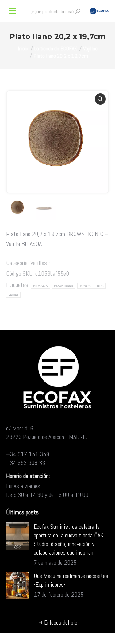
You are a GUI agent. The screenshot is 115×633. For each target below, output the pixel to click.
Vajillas (38, 263)
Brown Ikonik (63, 285)
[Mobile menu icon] (12, 11)
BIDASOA (40, 285)
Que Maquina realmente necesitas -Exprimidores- (71, 580)
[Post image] (17, 536)
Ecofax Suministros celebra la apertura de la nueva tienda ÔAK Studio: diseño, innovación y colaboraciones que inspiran (69, 539)
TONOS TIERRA (91, 285)
